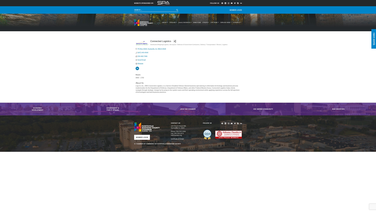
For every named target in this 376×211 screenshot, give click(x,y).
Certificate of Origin (177, 139)
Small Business (185, 22)
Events (205, 22)
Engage (173, 22)
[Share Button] (175, 41)
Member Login (142, 137)
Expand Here (225, 22)
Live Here (214, 22)
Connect (236, 22)
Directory (197, 22)
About (164, 22)
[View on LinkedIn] (137, 69)
